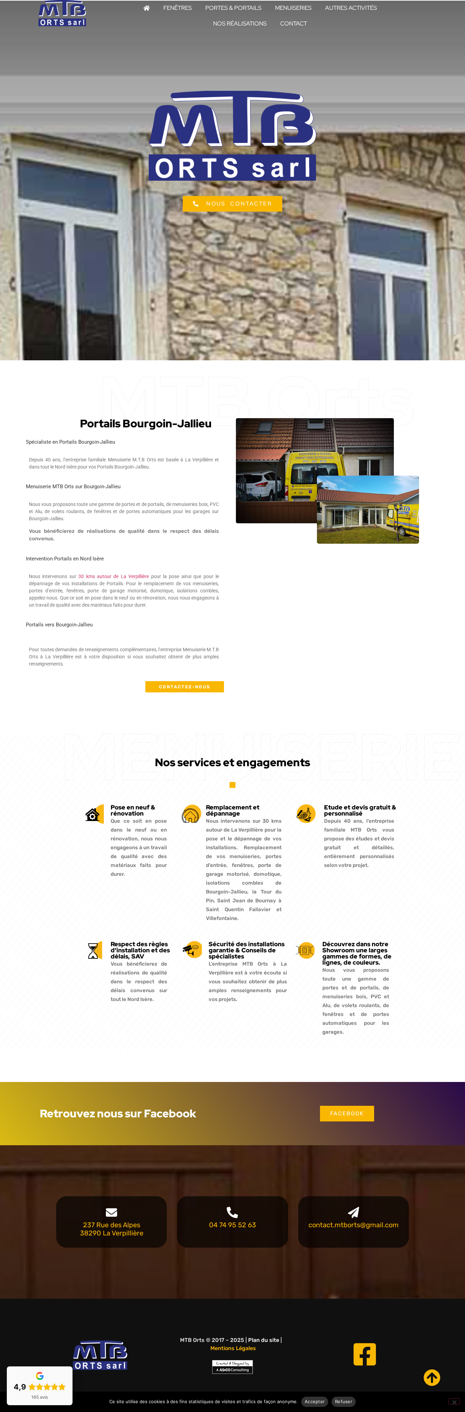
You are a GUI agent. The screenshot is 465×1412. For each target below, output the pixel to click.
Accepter (315, 1401)
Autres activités (351, 8)
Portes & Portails (233, 8)
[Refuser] (454, 1401)
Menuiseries (293, 8)
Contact (293, 23)
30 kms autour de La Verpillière (113, 576)
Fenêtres (177, 8)
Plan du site (263, 1340)
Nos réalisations (240, 23)
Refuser (343, 1401)
